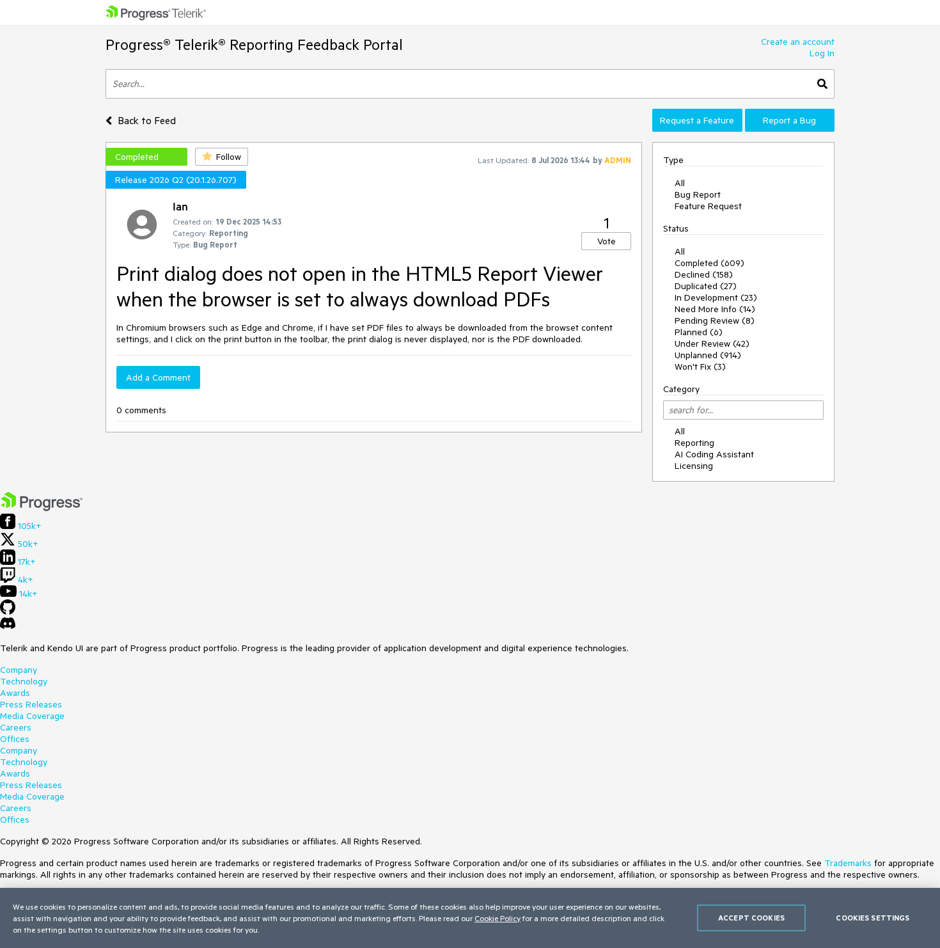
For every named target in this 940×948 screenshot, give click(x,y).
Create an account (797, 41)
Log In (822, 53)
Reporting (694, 442)
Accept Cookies (751, 917)
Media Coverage (32, 716)
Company (18, 669)
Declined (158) (704, 274)
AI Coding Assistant (714, 454)
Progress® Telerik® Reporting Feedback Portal (254, 44)
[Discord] (7, 626)
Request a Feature (697, 120)
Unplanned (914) (708, 355)
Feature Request (708, 206)
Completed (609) (709, 263)
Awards (15, 693)
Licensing (694, 465)
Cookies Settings (872, 917)
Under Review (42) (712, 343)
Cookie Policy (497, 918)
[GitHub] (7, 611)
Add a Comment (158, 377)
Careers (15, 727)
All (680, 183)
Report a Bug (789, 120)
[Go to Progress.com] (41, 508)
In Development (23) (716, 297)
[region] (470, 918)
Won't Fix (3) (700, 366)
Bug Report (698, 194)
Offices (14, 739)
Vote (606, 241)
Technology (23, 681)
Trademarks (848, 863)
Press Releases (31, 704)
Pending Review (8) (715, 320)
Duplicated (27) (706, 286)
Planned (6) (699, 332)
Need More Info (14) (715, 309)
